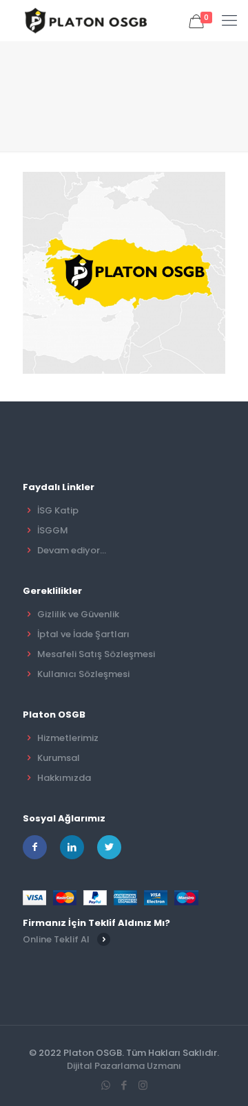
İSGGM (52, 530)
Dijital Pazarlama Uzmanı (124, 1065)
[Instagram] (143, 1085)
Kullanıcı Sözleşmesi (83, 674)
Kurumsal (58, 757)
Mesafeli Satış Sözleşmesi (96, 654)
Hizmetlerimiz (68, 737)
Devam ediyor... (71, 550)
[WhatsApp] (106, 1085)
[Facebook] (124, 1085)
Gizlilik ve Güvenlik (78, 614)
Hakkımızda (64, 777)
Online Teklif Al (56, 939)
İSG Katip (58, 510)
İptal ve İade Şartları (83, 634)
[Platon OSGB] (88, 20)
